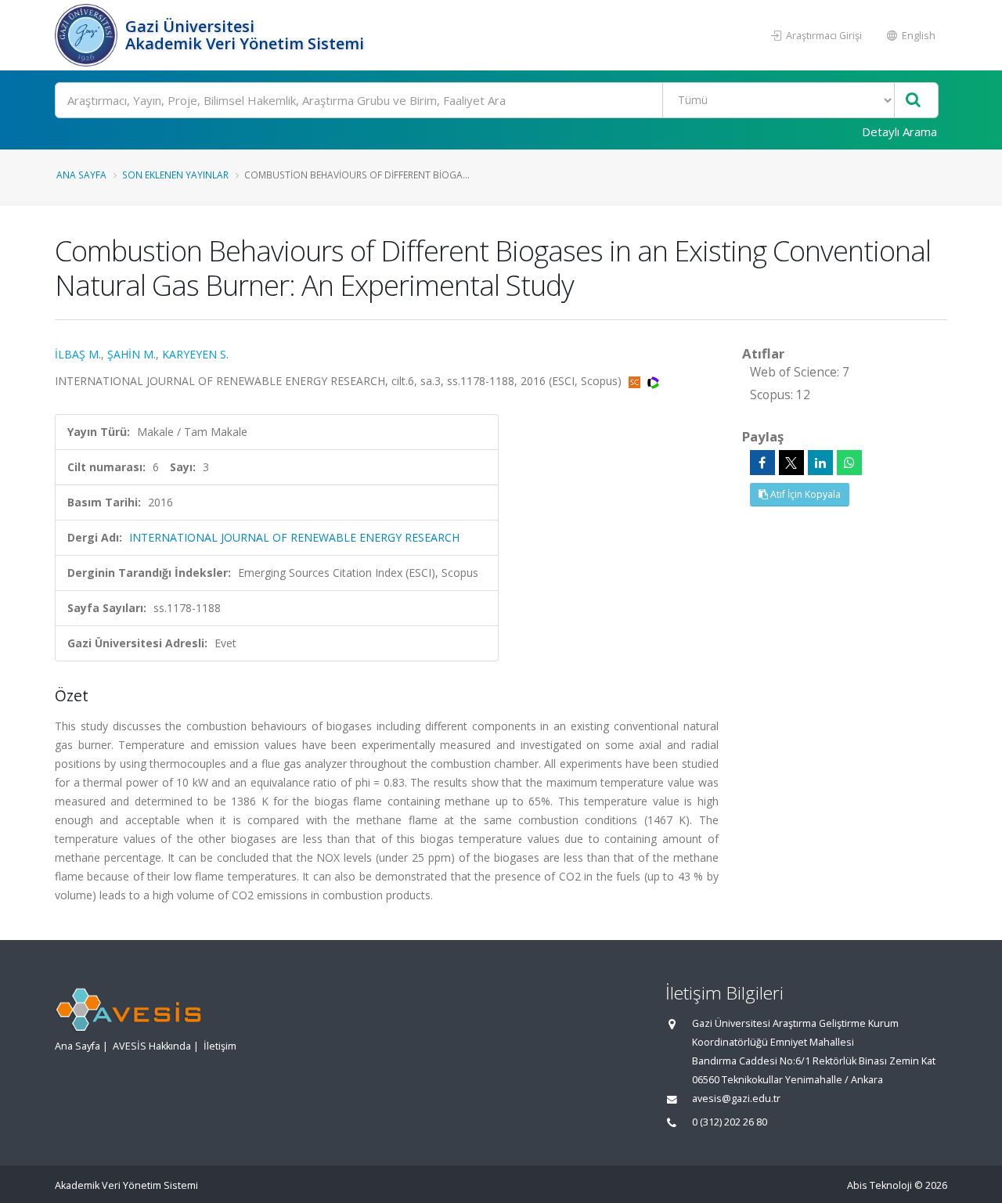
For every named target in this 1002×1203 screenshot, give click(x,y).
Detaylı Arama (899, 131)
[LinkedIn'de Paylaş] (820, 462)
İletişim (220, 1046)
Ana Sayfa (81, 174)
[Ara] (913, 100)
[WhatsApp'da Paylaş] (849, 462)
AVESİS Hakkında (152, 1046)
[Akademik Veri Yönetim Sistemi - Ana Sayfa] (88, 35)
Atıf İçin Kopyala (804, 494)
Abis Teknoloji (879, 1185)
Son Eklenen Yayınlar (175, 174)
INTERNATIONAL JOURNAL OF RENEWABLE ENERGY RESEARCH (294, 537)
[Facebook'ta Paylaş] (762, 462)
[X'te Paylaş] (791, 462)
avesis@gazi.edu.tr (736, 1098)
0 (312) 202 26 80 (729, 1122)
